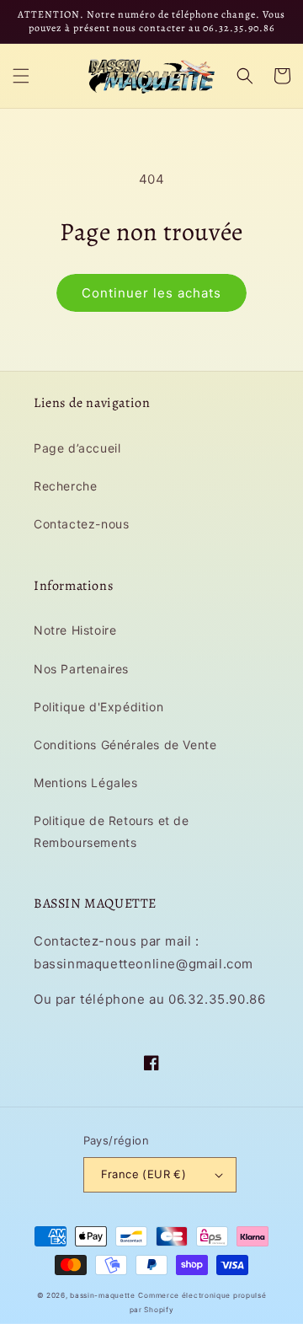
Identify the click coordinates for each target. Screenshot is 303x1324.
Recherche (65, 486)
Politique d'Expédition (98, 707)
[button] (21, 75)
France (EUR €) (144, 1174)
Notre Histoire (75, 630)
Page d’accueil (77, 448)
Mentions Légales (86, 782)
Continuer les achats (151, 293)
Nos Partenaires (81, 669)
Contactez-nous (81, 524)
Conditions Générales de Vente (125, 744)
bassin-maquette (103, 1295)
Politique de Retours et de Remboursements (111, 831)
